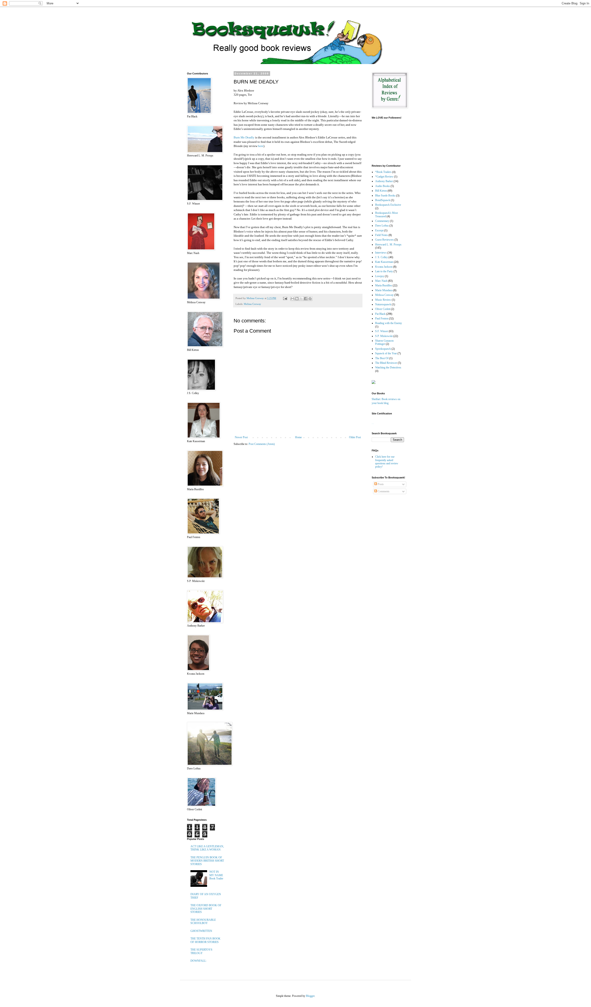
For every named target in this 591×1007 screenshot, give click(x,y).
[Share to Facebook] (305, 298)
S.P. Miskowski (384, 336)
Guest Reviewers (384, 239)
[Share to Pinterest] (310, 298)
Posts (380, 484)
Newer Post (241, 437)
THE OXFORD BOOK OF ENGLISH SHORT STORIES (205, 909)
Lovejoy (379, 276)
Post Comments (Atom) (262, 444)
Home (298, 437)
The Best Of (382, 358)
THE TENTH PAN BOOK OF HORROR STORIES (205, 940)
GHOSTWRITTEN (201, 931)
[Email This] (292, 298)
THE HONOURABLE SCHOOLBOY (203, 921)
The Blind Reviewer (386, 362)
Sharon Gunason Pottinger (384, 342)
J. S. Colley (381, 257)
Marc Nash (381, 280)
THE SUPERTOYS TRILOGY (201, 951)
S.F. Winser (381, 331)
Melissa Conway (252, 304)
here (260, 146)
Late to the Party (384, 271)
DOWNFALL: (198, 960)
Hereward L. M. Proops (388, 244)
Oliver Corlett (382, 309)
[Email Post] (285, 298)
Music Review (383, 299)
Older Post (355, 437)
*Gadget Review (384, 176)
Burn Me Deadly (244, 137)
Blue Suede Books (385, 195)
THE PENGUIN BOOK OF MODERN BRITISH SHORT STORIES (207, 861)
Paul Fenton (381, 318)
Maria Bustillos (383, 285)
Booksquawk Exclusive (388, 204)
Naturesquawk (383, 304)
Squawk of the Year (386, 353)
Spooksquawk (383, 348)
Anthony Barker (384, 181)
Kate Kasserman (384, 261)
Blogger (310, 996)
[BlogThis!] (297, 298)
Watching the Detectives (388, 367)
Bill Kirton (381, 190)
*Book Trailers (383, 172)
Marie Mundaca (383, 290)
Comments (383, 491)
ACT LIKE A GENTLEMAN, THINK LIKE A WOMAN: (207, 848)
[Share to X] (301, 298)
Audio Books (382, 186)
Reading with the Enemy (388, 323)
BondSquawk (382, 200)
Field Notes (381, 235)
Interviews (381, 252)
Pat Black (380, 313)
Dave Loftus (382, 225)
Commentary (382, 221)
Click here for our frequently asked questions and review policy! (386, 461)
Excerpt (379, 230)
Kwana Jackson (383, 266)
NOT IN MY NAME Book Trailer (216, 875)
